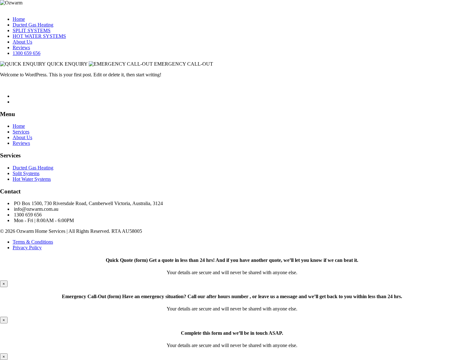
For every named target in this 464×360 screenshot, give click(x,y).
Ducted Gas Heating (33, 24)
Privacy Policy (27, 247)
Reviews (21, 47)
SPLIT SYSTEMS (32, 30)
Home (19, 19)
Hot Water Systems (32, 179)
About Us (22, 41)
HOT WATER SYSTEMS (39, 36)
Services (21, 131)
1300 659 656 (26, 53)
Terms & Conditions (33, 242)
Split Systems (26, 173)
